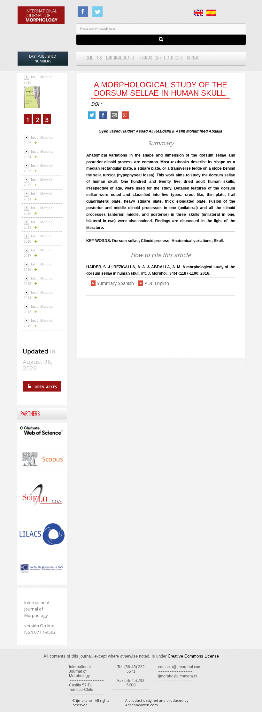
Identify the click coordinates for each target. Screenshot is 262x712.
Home (88, 57)
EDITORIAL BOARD (120, 57)
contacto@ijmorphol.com (179, 667)
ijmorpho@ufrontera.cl (177, 676)
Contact (194, 57)
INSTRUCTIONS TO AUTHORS (160, 57)
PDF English (156, 283)
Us (99, 57)
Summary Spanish (115, 283)
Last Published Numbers (42, 58)
